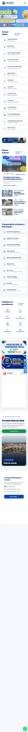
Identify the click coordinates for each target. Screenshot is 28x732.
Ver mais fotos (14, 431)
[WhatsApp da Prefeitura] (25, 729)
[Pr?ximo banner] (25, 16)
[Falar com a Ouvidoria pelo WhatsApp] (14, 140)
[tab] (11, 24)
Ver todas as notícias (18, 152)
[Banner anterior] (2, 16)
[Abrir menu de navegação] (24, 3)
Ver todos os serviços (17, 34)
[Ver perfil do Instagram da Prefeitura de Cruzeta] (14, 392)
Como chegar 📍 (14, 496)
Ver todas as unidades (21, 304)
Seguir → (22, 373)
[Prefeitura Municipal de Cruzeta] (8, 3)
